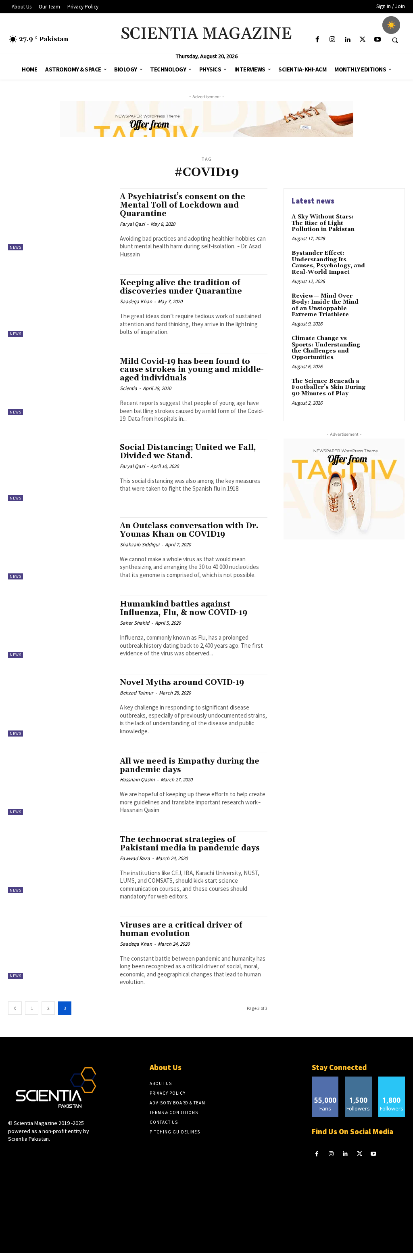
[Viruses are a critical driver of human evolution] (60, 948)
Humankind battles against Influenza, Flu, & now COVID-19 (183, 608)
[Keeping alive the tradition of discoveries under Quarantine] (60, 305)
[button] (395, 40)
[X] (362, 39)
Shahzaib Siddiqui (139, 544)
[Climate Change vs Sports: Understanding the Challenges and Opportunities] (383, 347)
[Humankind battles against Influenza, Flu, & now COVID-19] (60, 627)
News (15, 247)
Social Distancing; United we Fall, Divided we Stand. (188, 452)
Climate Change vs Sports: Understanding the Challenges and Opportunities (326, 348)
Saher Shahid (134, 622)
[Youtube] (377, 39)
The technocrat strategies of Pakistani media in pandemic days (190, 844)
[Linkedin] (347, 39)
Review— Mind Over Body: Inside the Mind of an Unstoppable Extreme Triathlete (325, 305)
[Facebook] (317, 39)
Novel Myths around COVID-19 (182, 682)
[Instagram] (332, 39)
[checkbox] (391, 25)
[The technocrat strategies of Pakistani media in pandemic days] (60, 862)
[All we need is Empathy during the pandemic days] (60, 784)
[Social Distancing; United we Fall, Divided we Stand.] (60, 470)
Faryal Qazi (132, 223)
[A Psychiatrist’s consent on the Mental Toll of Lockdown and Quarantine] (60, 219)
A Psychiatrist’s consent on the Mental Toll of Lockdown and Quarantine (182, 205)
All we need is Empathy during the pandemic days (189, 765)
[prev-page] (15, 1008)
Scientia (128, 388)
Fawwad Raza (135, 858)
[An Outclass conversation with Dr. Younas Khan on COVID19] (60, 548)
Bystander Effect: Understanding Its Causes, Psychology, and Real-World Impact (328, 262)
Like (325, 1080)
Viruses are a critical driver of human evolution (181, 929)
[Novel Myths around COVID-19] (60, 705)
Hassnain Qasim (137, 779)
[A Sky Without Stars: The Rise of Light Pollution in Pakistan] (383, 226)
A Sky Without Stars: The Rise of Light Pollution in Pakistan (323, 223)
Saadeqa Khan (136, 301)
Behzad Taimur (136, 692)
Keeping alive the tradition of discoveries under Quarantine (181, 287)
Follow (358, 1080)
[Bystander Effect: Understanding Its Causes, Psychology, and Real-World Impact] (383, 262)
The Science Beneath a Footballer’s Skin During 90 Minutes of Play (328, 387)
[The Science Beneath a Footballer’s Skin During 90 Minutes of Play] (383, 390)
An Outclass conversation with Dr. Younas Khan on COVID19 (189, 530)
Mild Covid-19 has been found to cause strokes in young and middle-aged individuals (192, 370)
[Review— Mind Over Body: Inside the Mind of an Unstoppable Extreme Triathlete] (383, 305)
